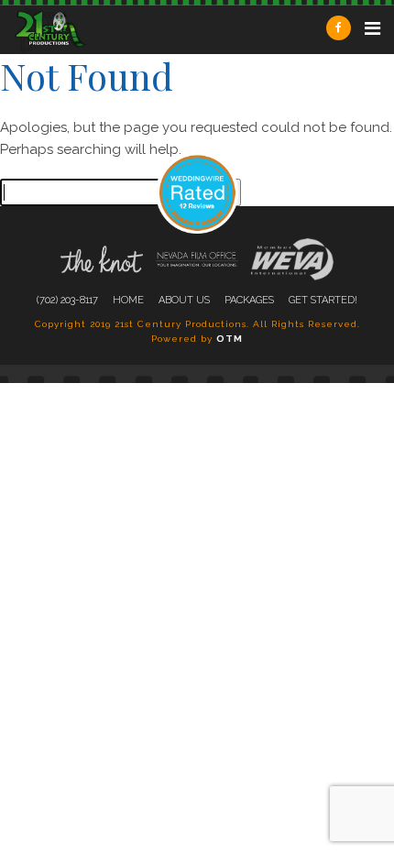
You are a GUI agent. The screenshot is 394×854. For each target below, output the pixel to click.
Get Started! (323, 300)
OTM (229, 339)
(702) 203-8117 (67, 300)
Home (128, 300)
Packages (249, 300)
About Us (184, 300)
